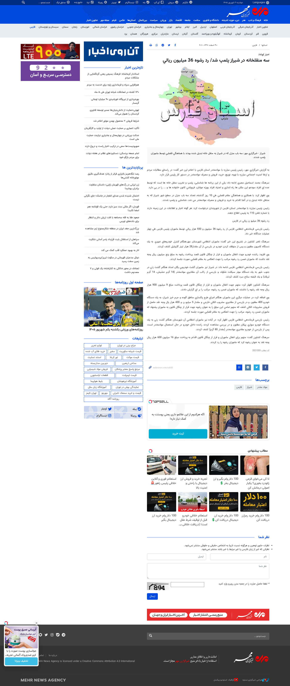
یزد (125, 34)
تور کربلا (114, 357)
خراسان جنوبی (134, 27)
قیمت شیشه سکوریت (130, 351)
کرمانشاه (228, 34)
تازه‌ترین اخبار (133, 67)
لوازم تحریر (96, 346)
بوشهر (178, 27)
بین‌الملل (142, 20)
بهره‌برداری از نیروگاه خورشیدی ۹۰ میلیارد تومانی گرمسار (115, 101)
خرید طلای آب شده (95, 351)
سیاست (154, 20)
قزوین (265, 34)
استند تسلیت (94, 357)
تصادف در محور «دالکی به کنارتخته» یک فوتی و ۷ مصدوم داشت (114, 270)
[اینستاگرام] (52, 635)
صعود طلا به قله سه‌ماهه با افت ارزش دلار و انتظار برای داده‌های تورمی (113, 219)
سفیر (112, 351)
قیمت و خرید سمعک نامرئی (127, 393)
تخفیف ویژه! (21, 661)
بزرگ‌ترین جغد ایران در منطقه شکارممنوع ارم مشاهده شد (112, 230)
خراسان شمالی (100, 27)
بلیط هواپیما (97, 381)
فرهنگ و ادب (254, 20)
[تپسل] (150, 402)
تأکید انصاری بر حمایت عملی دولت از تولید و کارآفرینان (111, 128)
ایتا (88, 2)
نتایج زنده (78, 2)
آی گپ (157, 2)
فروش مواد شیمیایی (97, 369)
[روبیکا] (40, 635)
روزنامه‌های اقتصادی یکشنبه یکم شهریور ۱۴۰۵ (115, 329)
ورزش (163, 20)
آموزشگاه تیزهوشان (126, 381)
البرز (195, 27)
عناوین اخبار (262, 27)
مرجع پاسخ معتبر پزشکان (127, 369)
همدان (133, 34)
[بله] (57, 635)
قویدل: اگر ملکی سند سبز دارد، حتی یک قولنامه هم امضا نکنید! (113, 208)
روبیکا (101, 2)
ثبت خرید (178, 433)
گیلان (185, 34)
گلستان (194, 34)
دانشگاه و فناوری (211, 20)
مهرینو (105, 393)
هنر (243, 20)
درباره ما (53, 655)
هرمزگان (144, 34)
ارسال (152, 596)
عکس (122, 20)
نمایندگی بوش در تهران (127, 387)
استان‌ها (131, 20)
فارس (32, 27)
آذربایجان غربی (227, 27)
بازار (171, 20)
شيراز (249, 387)
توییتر (114, 2)
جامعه (188, 20)
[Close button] (36, 623)
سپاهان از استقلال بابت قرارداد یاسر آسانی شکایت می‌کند (114, 241)
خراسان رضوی (117, 27)
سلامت (196, 20)
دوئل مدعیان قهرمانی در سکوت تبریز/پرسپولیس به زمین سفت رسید (113, 259)
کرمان (238, 34)
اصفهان (213, 27)
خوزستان (85, 27)
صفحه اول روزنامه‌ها (129, 282)
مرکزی (154, 34)
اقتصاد (178, 20)
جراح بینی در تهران (126, 346)
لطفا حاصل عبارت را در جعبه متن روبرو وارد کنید (244, 584)
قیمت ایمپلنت (129, 375)
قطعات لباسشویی (99, 375)
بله (144, 2)
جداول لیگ (61, 2)
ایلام (187, 27)
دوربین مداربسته (99, 363)
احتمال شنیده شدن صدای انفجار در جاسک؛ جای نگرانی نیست (111, 198)
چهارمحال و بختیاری (154, 27)
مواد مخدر (262, 387)
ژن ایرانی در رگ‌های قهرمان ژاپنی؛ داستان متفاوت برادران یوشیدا (114, 187)
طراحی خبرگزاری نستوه (252, 680)
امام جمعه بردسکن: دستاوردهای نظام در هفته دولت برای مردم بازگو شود (112, 155)
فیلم (114, 20)
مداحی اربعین (129, 363)
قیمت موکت (132, 357)
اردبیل (203, 27)
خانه (266, 20)
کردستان (248, 34)
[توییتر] (46, 635)
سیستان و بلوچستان (49, 27)
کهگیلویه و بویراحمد (211, 34)
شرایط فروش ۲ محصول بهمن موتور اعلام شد (116, 121)
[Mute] (218, 435)
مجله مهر (104, 20)
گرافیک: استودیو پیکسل (224, 680)
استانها (264, 45)
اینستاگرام (130, 2)
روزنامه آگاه (113, 399)
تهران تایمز (91, 393)
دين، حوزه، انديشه (230, 20)
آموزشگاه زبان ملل (97, 387)
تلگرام (186, 2)
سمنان (65, 27)
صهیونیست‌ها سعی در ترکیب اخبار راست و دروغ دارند (112, 146)
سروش (171, 2)
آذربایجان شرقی (245, 27)
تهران (169, 27)
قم (257, 34)
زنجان (74, 27)
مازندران (164, 34)
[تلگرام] (63, 635)
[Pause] (212, 435)
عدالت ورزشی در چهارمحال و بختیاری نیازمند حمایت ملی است (113, 137)
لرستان (175, 34)
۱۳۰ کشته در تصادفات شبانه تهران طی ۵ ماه (116, 92)
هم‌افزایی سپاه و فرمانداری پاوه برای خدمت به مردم (113, 85)
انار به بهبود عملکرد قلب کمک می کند (120, 250)
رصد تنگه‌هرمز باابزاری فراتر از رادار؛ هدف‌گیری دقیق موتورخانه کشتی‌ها (113, 176)
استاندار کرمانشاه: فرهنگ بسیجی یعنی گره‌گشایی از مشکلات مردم (113, 76)
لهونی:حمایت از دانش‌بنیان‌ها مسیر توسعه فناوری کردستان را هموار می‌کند (114, 112)
